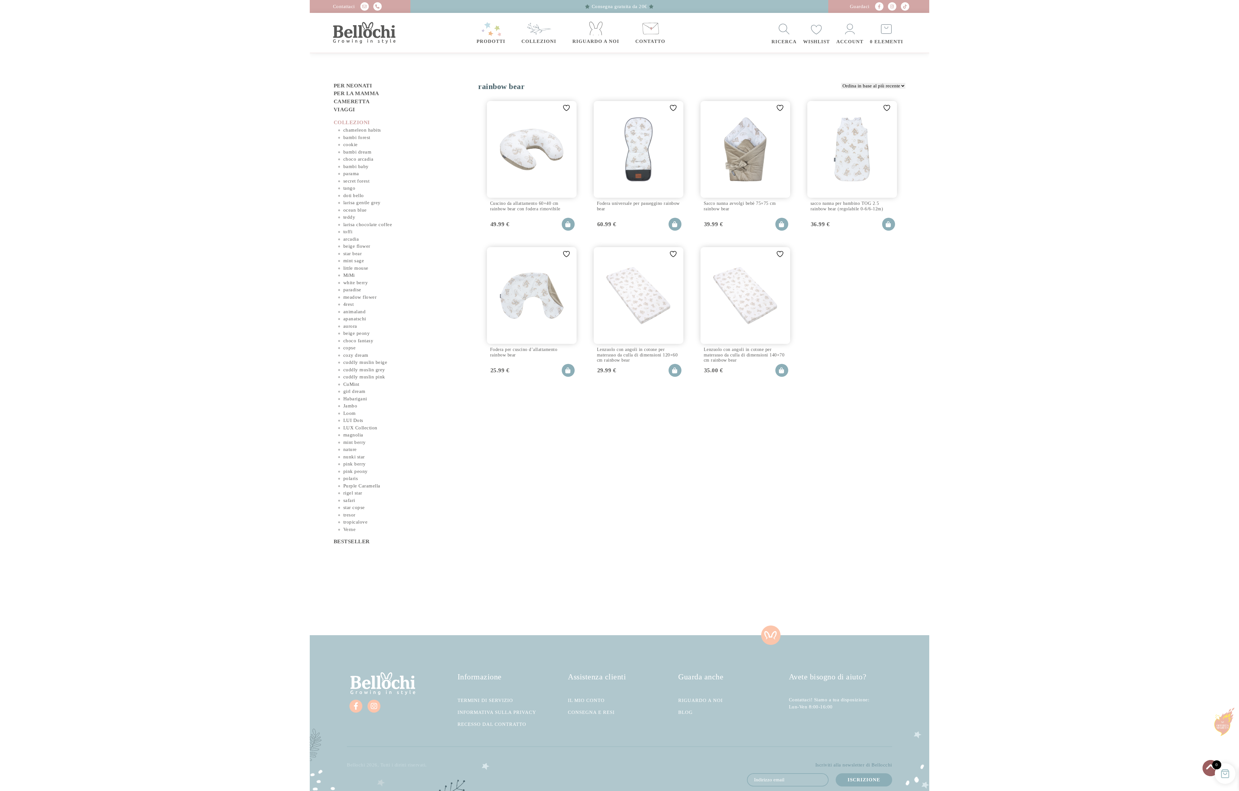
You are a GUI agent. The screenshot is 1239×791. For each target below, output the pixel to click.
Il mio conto (586, 700)
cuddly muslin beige (365, 362)
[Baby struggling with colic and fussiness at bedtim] (464, 602)
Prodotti (491, 41)
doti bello (353, 195)
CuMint (351, 384)
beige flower (356, 246)
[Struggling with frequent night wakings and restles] (361, 602)
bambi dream (357, 152)
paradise (352, 289)
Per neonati (353, 86)
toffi (348, 231)
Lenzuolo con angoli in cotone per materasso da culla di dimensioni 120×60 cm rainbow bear (637, 354)
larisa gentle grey (362, 202)
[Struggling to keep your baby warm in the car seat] (877, 602)
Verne (349, 529)
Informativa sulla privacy (497, 712)
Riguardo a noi (595, 41)
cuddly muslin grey (364, 369)
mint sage (353, 260)
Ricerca (784, 41)
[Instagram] (892, 6)
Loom (349, 413)
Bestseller (352, 541)
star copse (354, 507)
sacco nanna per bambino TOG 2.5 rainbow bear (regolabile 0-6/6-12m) (847, 206)
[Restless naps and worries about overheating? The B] (671, 602)
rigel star (352, 493)
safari (349, 500)
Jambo (350, 405)
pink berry (354, 463)
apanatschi (354, 318)
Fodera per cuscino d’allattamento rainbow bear (524, 352)
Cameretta (352, 101)
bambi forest (356, 137)
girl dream (354, 391)
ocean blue (355, 210)
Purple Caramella (361, 485)
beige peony (356, 333)
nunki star (354, 456)
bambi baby (356, 166)
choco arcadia (358, 159)
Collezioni (538, 41)
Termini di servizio (485, 700)
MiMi (349, 275)
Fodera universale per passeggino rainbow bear (638, 206)
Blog (685, 712)
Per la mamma (356, 93)
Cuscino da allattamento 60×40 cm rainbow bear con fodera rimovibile (525, 206)
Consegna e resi (591, 712)
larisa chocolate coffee (367, 224)
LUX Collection (360, 427)
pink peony (355, 471)
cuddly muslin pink (364, 376)
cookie (350, 144)
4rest (348, 304)
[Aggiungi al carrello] (568, 224)
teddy (349, 217)
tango (349, 188)
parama (351, 173)
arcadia (351, 239)
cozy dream (355, 355)
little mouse (355, 268)
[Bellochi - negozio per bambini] (377, 33)
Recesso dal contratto (492, 724)
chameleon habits (362, 130)
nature (350, 449)
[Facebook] (879, 6)
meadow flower (360, 297)
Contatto (650, 41)
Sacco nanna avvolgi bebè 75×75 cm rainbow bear (740, 206)
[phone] (377, 6)
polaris (350, 478)
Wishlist (816, 41)
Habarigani (355, 398)
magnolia (353, 434)
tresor (349, 514)
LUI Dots (353, 420)
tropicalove (355, 522)
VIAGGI (344, 109)
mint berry (354, 442)
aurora (350, 326)
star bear (352, 253)
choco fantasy (358, 340)
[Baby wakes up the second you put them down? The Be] (568, 602)
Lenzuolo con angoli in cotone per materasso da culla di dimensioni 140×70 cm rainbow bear (744, 354)
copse (349, 347)
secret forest (356, 181)
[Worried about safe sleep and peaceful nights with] (774, 602)
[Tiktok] (905, 6)
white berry (355, 282)
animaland (354, 311)
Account (849, 41)
